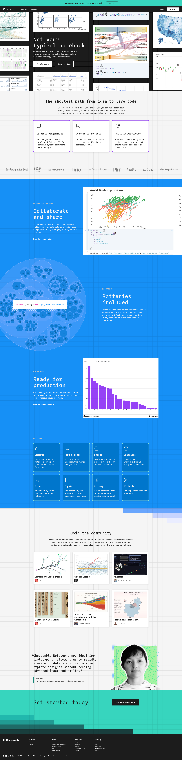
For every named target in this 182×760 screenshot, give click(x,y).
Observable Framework (59, 744)
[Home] (11, 745)
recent (118, 545)
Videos (77, 746)
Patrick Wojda (84, 623)
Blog (76, 742)
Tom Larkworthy (124, 580)
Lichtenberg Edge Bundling (48, 577)
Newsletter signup (100, 748)
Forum (77, 750)
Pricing (34, 9)
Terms (53, 756)
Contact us (98, 746)
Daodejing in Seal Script (47, 620)
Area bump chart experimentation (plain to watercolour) (86, 617)
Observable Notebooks (35, 742)
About (96, 742)
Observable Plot (56, 746)
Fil (79, 580)
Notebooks (11, 9)
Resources (23, 9)
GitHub (97, 750)
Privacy (35, 756)
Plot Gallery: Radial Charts (127, 620)
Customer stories (80, 748)
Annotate (118, 577)
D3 (53, 748)
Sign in (161, 9)
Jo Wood (121, 623)
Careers (97, 744)
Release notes (56, 750)
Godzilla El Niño (82, 577)
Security (42, 756)
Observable (55, 742)
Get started (173, 9)
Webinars (77, 744)
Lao (40, 580)
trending (106, 545)
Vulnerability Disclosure (67, 756)
